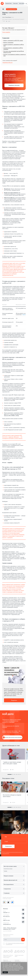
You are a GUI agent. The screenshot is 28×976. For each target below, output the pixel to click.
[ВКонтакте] (23, 918)
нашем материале (11, 446)
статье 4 (20, 240)
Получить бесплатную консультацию (13, 737)
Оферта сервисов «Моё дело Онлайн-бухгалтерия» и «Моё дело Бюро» (8, 956)
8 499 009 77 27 (6, 912)
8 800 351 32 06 (6, 920)
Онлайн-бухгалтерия (8, 868)
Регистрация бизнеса (9, 884)
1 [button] (10, 774)
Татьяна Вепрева (8, 17)
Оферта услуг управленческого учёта (7, 961)
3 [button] (14, 774)
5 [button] (18, 774)
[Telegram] (23, 913)
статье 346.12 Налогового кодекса (14, 335)
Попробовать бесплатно (14, 85)
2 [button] (12, 774)
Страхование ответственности (17, 961)
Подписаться (8, 846)
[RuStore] (12, 902)
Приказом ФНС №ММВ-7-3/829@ (11, 415)
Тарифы (5, 871)
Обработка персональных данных (19, 956)
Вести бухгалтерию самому (10, 866)
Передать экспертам (8, 875)
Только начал (15, 3)
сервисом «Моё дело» (13, 437)
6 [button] (20, 774)
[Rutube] (23, 922)
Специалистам (7, 888)
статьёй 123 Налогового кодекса (9, 659)
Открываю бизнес (8, 3)
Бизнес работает (22, 3)
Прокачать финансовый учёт (10, 880)
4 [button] (16, 774)
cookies (14, 963)
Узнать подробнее (6, 32)
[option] (13, 760)
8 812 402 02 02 (6, 916)
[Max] (23, 909)
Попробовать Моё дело (7, 62)
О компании (7, 893)
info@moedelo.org (7, 924)
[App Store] (8, 902)
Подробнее (14, 700)
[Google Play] (4, 902)
